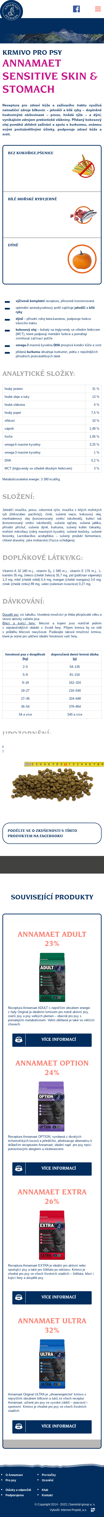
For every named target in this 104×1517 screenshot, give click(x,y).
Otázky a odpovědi (18, 1490)
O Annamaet (14, 1475)
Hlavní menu (98, 9)
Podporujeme (15, 1495)
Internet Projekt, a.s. (74, 1510)
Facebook (76, 9)
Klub (45, 1490)
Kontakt (47, 1495)
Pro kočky (49, 1475)
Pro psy (11, 1480)
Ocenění (47, 1480)
